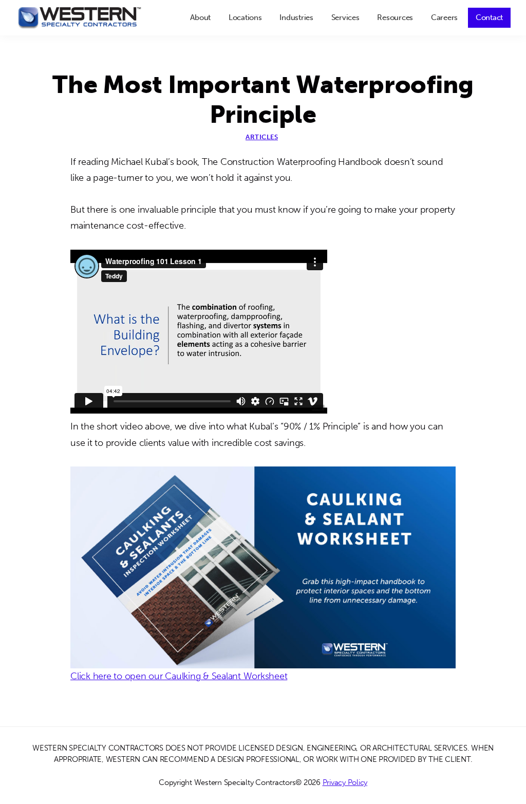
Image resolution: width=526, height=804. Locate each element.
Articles (262, 137)
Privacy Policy (345, 782)
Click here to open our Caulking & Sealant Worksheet (178, 676)
